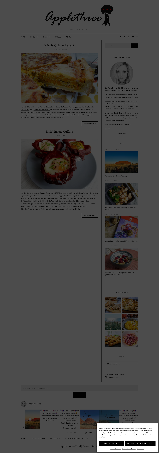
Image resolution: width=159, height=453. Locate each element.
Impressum (140, 449)
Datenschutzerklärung (129, 449)
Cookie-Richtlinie (115, 449)
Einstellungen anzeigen (140, 444)
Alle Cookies (111, 444)
